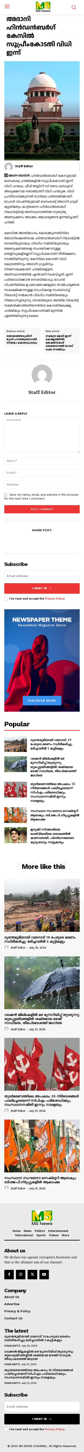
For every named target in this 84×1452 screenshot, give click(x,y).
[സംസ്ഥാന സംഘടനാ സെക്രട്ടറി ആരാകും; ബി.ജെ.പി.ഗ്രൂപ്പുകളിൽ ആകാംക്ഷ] (15, 815)
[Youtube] (44, 1274)
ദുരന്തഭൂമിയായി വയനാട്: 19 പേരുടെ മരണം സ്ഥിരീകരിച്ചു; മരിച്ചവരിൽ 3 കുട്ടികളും (51, 744)
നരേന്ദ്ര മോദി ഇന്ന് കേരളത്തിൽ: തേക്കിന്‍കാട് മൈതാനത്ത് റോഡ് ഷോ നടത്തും (59, 343)
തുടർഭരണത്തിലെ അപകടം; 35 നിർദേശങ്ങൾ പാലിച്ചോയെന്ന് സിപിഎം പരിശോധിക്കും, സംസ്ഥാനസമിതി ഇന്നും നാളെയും (52, 792)
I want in (39, 588)
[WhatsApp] (57, 540)
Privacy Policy (54, 598)
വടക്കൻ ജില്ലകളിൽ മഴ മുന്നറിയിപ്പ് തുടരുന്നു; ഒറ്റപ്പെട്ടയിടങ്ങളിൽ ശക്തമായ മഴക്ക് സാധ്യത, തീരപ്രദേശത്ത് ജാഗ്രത (53, 766)
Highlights (12, 1345)
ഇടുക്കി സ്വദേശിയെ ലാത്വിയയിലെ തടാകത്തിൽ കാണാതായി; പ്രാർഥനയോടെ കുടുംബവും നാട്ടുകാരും (52, 835)
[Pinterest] (47, 540)
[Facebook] (27, 540)
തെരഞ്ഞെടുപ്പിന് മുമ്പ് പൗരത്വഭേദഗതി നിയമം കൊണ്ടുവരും (21, 340)
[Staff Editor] (8, 167)
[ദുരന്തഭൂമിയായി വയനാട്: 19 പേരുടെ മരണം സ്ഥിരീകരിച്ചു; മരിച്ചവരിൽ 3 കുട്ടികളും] (15, 744)
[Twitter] (37, 540)
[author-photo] (7, 947)
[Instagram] (20, 1274)
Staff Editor (24, 166)
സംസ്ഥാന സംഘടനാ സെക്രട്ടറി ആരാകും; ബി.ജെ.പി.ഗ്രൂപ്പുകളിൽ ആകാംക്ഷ (54, 815)
